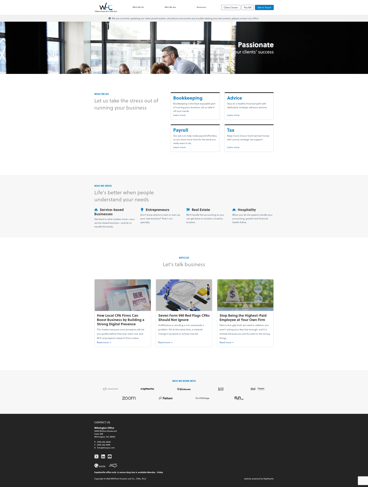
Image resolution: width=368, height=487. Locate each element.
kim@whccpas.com (106, 447)
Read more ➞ (122, 342)
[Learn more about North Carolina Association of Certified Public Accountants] (113, 465)
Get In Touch (264, 7)
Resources (201, 7)
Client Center (231, 7)
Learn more (195, 115)
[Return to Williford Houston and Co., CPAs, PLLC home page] (106, 7)
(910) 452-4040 (104, 441)
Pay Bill (247, 7)
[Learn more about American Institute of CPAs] (100, 465)
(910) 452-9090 (103, 444)
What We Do (138, 7)
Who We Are (170, 7)
